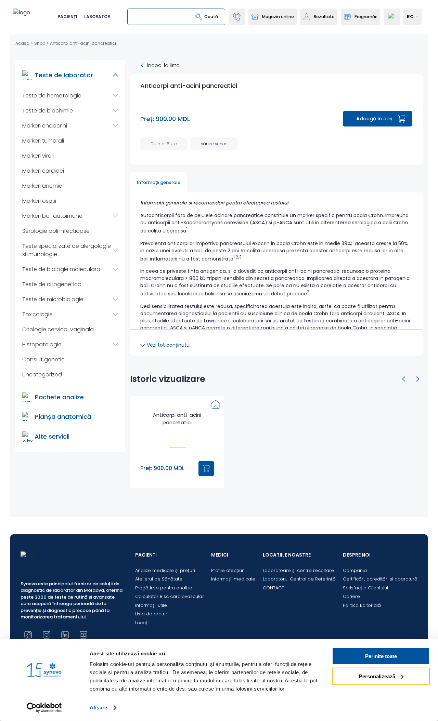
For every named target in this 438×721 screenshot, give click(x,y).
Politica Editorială (362, 605)
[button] (404, 379)
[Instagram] (46, 634)
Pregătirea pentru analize (163, 588)
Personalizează (377, 676)
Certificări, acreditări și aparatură (380, 579)
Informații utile (151, 605)
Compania (355, 570)
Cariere (351, 596)
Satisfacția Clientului (365, 588)
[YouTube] (83, 634)
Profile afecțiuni (228, 570)
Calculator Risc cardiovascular (169, 596)
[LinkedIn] (65, 634)
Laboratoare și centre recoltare (298, 570)
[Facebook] (28, 634)
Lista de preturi (151, 614)
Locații (142, 622)
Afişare (98, 707)
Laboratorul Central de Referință (299, 579)
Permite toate (381, 656)
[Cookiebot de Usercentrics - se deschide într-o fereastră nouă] (44, 708)
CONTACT (273, 588)
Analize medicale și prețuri (165, 570)
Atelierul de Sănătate (158, 579)
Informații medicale (233, 579)
